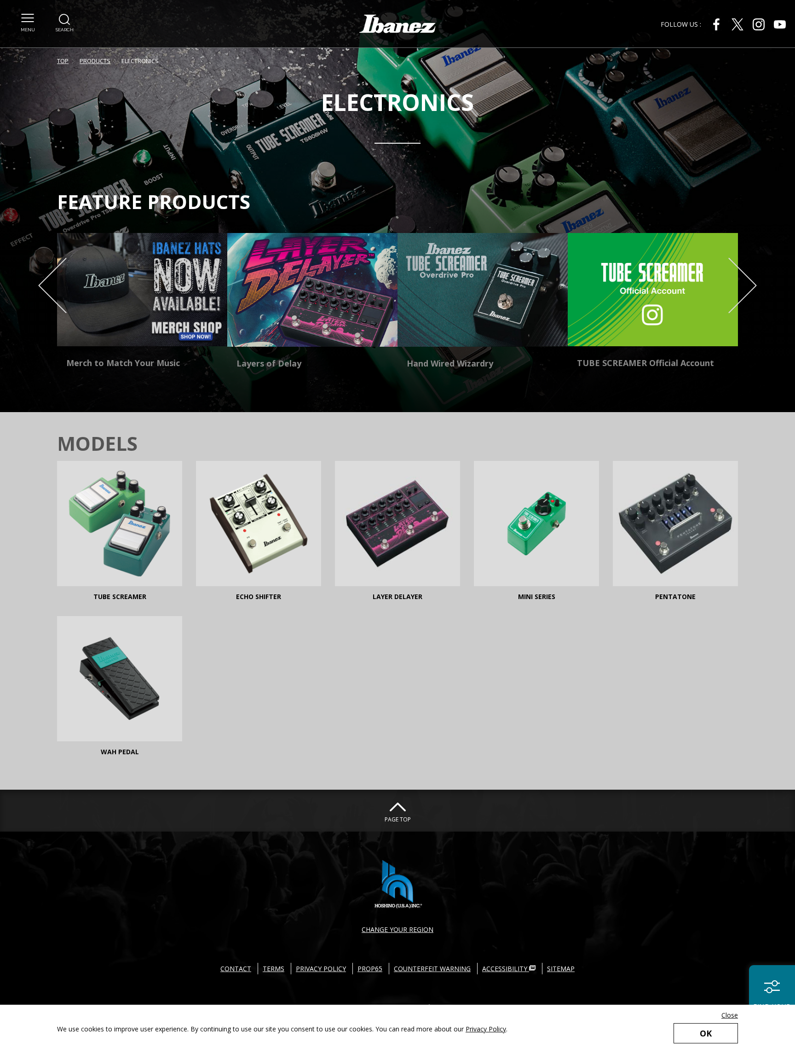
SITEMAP (561, 968)
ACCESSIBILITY (505, 968)
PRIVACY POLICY (321, 968)
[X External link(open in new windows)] (737, 24)
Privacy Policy (486, 1029)
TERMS (273, 968)
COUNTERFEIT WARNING (432, 968)
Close (729, 1015)
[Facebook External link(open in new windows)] (716, 24)
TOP (63, 61)
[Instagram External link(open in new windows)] (759, 24)
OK (706, 1033)
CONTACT (235, 968)
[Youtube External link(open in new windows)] (780, 24)
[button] (27, 23)
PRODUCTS (95, 61)
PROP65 (369, 968)
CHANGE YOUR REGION (397, 929)
